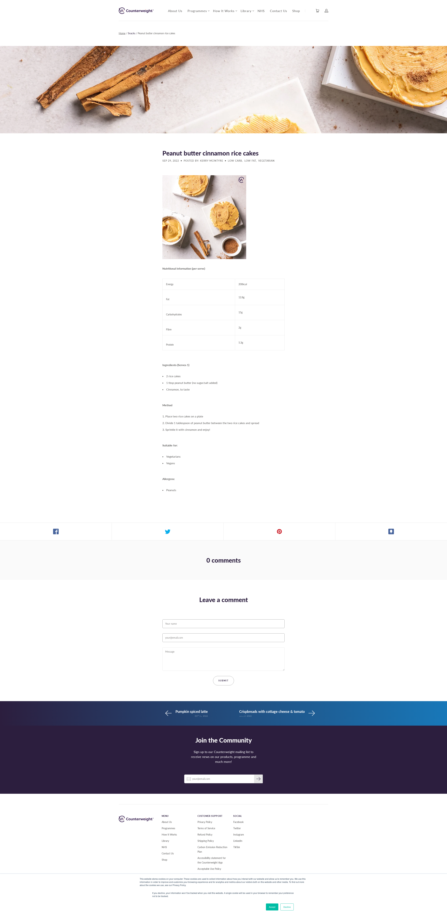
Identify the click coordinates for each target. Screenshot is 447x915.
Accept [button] (272, 906)
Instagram (238, 834)
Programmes (197, 11)
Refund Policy (204, 834)
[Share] (56, 531)
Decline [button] (287, 906)
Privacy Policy (204, 821)
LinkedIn (237, 840)
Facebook (238, 821)
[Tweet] (168, 531)
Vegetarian (266, 160)
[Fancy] (391, 531)
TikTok (236, 847)
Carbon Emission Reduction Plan (212, 849)
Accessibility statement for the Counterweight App (211, 860)
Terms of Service (206, 828)
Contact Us (278, 11)
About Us (175, 11)
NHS (261, 11)
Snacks (131, 33)
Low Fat (250, 160)
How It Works (224, 11)
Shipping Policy (205, 840)
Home (122, 33)
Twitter (237, 828)
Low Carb (235, 160)
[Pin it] (279, 531)
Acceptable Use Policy (209, 868)
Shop (296, 11)
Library (246, 11)
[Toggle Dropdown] (209, 10)
